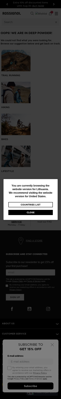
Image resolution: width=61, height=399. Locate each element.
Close (30, 212)
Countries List (31, 204)
